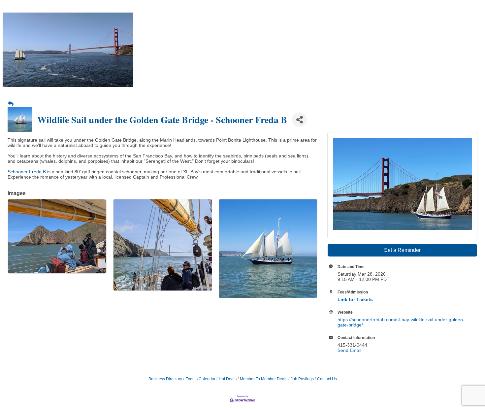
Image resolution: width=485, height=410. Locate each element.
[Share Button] (299, 119)
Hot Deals (228, 379)
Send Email (349, 350)
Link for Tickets (355, 299)
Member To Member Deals (263, 379)
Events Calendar (200, 379)
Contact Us (327, 379)
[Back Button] (11, 104)
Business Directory (165, 379)
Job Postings (302, 379)
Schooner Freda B (27, 171)
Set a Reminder (402, 250)
